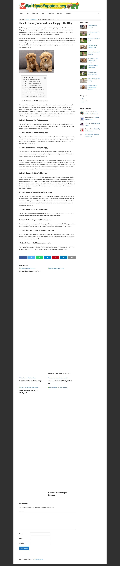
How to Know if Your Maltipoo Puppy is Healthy (93, 61)
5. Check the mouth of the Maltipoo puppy (32, 87)
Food (28, 13)
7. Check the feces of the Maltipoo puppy (32, 91)
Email (21, 538)
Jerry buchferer (89, 135)
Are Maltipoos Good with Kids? (59, 373)
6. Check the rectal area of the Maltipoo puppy (33, 89)
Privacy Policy (50, 13)
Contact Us (68, 13)
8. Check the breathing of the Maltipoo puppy (33, 93)
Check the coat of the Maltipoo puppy (31, 79)
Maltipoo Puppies (39, 559)
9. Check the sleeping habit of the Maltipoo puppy (34, 95)
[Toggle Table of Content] (44, 77)
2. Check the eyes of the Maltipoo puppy (31, 81)
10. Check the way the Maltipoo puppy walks (33, 96)
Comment (22, 511)
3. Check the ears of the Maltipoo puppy (31, 83)
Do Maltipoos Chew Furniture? (30, 271)
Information (35, 13)
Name (21, 534)
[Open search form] (99, 13)
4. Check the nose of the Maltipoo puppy (31, 85)
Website (21, 543)
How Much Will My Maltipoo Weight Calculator (92, 87)
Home (21, 13)
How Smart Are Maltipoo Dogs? (30, 381)
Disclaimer (59, 13)
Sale (43, 13)
